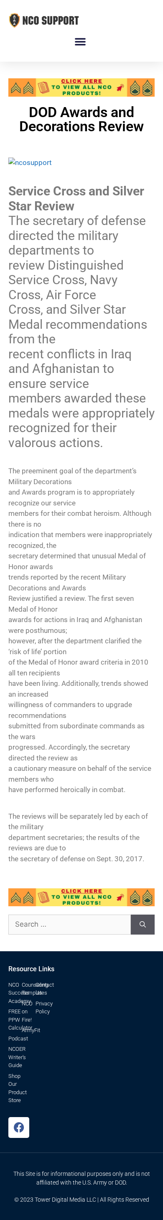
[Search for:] (69, 925)
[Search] (143, 925)
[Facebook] (18, 1127)
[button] (80, 41)
